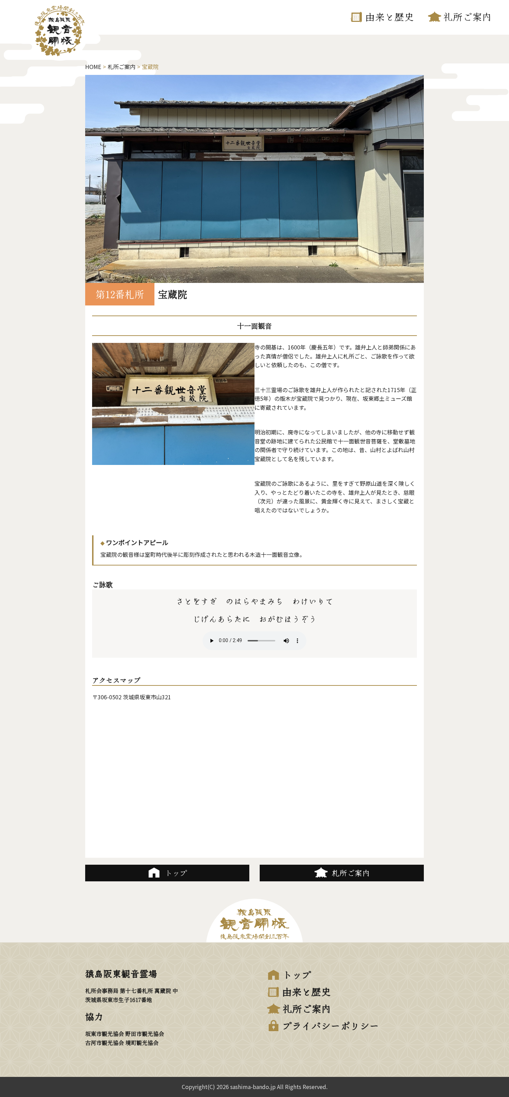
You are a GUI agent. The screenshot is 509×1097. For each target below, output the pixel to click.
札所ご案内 (121, 66)
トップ (296, 974)
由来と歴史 (389, 16)
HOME (93, 66)
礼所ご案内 (467, 16)
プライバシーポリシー (330, 1025)
